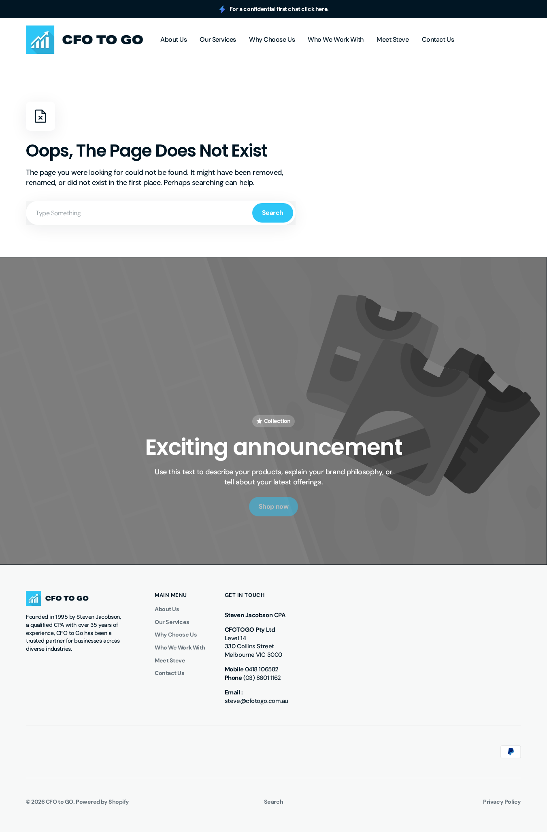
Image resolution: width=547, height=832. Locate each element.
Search (272, 212)
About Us (167, 609)
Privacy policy (502, 801)
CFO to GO (59, 801)
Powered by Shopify (102, 801)
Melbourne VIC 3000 (253, 655)
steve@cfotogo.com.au (256, 701)
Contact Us (170, 673)
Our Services (172, 622)
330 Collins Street (249, 646)
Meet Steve (170, 660)
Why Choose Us (176, 634)
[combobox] (161, 213)
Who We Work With (180, 647)
